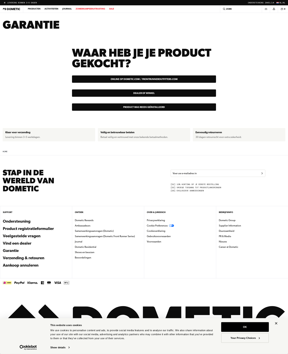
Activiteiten (51, 8)
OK (245, 327)
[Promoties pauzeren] (5, 3)
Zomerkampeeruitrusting (90, 8)
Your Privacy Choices (243, 337)
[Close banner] (276, 323)
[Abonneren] (262, 173)
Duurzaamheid (226, 230)
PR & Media (235, 236)
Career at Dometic (239, 246)
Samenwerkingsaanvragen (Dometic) (94, 230)
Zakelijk (269, 3)
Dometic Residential (96, 246)
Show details (58, 347)
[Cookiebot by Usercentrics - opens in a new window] (28, 347)
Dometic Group (237, 220)
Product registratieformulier (28, 228)
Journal (67, 8)
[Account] (274, 9)
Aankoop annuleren (20, 265)
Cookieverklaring (156, 230)
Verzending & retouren (23, 258)
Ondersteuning (256, 3)
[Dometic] (11, 9)
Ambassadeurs (82, 225)
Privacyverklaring (156, 220)
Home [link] (5, 152)
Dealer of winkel (144, 93)
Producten (34, 8)
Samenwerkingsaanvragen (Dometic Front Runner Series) (105, 236)
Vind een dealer (17, 243)
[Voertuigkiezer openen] (266, 9)
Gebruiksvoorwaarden (159, 236)
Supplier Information (230, 225)
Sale (111, 8)
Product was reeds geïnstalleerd (144, 107)
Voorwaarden (154, 241)
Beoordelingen (83, 257)
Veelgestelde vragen (21, 236)
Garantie (11, 250)
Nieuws (233, 241)
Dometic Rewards (84, 220)
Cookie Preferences (157, 225)
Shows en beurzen (84, 252)
